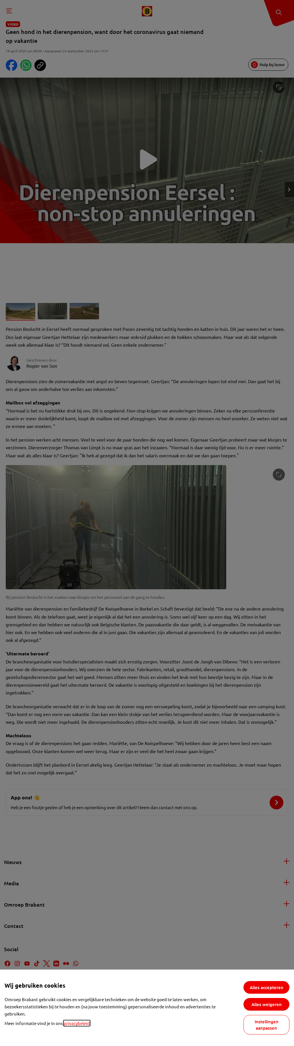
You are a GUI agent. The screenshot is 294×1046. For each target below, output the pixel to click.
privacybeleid (77, 1023)
